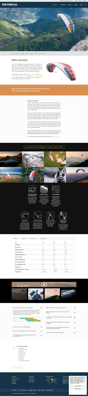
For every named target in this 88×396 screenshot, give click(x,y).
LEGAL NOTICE (50, 390)
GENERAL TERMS (32, 390)
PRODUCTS (54, 4)
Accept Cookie (78, 386)
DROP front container (35, 75)
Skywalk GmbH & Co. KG (21, 393)
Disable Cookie (78, 388)
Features (27, 53)
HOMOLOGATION (33, 238)
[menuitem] (76, 1)
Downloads (14, 383)
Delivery (43, 53)
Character (18, 53)
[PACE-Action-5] (55, 182)
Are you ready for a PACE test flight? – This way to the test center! (44, 147)
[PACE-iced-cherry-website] (61, 81)
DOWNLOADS (43, 238)
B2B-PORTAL (24, 390)
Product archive (32, 380)
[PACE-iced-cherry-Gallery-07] (33, 182)
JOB (19, 390)
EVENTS (70, 4)
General (13, 53)
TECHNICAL (16, 238)
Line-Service (14, 380)
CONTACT (14, 390)
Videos (36, 53)
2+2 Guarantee (32, 378)
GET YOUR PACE (17, 367)
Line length (14, 381)
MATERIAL (24, 238)
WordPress (33, 393)
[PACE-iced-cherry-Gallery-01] (11, 182)
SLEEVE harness (32, 74)
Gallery (22, 53)
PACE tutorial (56, 136)
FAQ (39, 53)
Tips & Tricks (31, 381)
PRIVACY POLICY (41, 390)
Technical (32, 53)
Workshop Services (15, 378)
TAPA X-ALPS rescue (22, 75)
